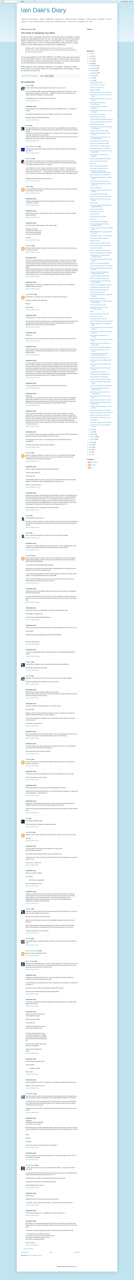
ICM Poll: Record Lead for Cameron (100, 146)
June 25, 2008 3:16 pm (32, 969)
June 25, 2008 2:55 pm (32, 886)
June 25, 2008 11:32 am (32, 527)
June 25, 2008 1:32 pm (32, 726)
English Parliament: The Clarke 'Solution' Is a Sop (99, 308)
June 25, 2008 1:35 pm (32, 738)
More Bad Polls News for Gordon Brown (101, 321)
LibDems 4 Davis (95, 240)
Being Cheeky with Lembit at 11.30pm (100, 400)
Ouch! (91, 311)
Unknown (28, 759)
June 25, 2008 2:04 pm (32, 826)
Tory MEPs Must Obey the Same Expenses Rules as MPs (99, 354)
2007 (90, 442)
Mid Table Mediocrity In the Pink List (100, 175)
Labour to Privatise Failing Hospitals (100, 379)
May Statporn (94, 420)
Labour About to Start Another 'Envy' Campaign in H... (100, 392)
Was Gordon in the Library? (98, 114)
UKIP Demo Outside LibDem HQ (99, 290)
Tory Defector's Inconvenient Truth (99, 287)
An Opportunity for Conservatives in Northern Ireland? (100, 256)
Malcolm (28, 938)
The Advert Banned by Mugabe (99, 194)
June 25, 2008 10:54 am (32, 405)
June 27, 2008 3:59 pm (32, 1245)
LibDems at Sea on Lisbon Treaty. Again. (101, 265)
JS (91, 467)
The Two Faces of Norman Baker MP (100, 347)
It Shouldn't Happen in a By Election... (100, 148)
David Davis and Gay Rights (98, 216)
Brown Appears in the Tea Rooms (99, 141)
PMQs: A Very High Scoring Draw (99, 278)
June (91, 80)
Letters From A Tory (32, 146)
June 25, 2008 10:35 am (32, 276)
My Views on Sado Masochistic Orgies (101, 385)
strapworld (29, 555)
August (92, 75)
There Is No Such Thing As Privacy (100, 181)
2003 (90, 452)
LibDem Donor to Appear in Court (99, 357)
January (92, 439)
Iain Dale (28, 453)
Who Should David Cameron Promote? (101, 92)
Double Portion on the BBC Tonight (100, 243)
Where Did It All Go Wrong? (98, 298)
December (93, 65)
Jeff (27, 818)
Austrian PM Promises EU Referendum (101, 122)
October (92, 70)
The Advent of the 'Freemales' (98, 372)
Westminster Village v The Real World (100, 235)
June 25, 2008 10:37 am (32, 309)
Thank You (93, 219)
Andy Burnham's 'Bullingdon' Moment (100, 285)
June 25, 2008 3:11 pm (32, 945)
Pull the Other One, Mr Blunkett (99, 377)
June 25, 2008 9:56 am (32, 120)
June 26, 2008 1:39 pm (32, 1205)
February (93, 437)
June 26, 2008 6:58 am (32, 1159)
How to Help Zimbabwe (96, 209)
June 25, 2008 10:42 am (32, 377)
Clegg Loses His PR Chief (97, 292)
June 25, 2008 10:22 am (32, 193)
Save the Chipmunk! (96, 187)
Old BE (28, 186)
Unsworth (28, 245)
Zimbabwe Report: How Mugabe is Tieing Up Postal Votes (100, 272)
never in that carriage (32, 951)
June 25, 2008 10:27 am (32, 217)
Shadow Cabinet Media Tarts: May (100, 415)
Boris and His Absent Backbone (99, 166)
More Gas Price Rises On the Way (99, 314)
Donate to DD (94, 203)
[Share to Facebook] (51, 76)
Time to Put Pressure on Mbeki (98, 161)
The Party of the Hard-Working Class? (100, 196)
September (93, 73)
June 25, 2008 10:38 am (32, 341)
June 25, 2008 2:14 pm (32, 840)
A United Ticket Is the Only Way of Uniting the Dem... (99, 388)
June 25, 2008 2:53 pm (32, 865)
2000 (90, 454)
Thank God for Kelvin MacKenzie (99, 238)
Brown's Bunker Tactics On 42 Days (100, 417)
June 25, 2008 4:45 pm (32, 1074)
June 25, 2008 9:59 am (32, 141)
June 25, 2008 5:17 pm (32, 1088)
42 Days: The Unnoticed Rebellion (100, 263)
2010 (90, 58)
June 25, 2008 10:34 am (32, 252)
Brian (27, 125)
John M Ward (29, 1094)
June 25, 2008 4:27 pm (32, 1006)
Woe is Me (93, 163)
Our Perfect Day (94, 214)
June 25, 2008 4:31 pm (32, 1053)
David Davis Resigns (96, 248)
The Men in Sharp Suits (96, 87)
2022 (90, 54)
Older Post (77, 1252)
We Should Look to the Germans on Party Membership (100, 137)
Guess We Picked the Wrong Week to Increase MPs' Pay (100, 206)
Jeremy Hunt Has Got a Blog (98, 305)
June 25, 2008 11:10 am (32, 426)
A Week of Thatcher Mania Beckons (100, 374)
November (93, 68)
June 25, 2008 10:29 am (32, 240)
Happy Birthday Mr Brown (97, 124)
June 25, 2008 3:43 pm (32, 994)
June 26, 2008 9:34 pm (32, 1215)
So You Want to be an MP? (97, 85)
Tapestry (28, 662)
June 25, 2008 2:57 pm (32, 933)
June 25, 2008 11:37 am (32, 550)
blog (28, 44)
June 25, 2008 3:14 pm (32, 955)
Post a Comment (28, 1248)
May (91, 429)
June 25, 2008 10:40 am (32, 355)
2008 (90, 63)
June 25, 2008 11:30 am (32, 510)
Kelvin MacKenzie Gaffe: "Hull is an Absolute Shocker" (100, 224)
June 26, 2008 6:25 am (32, 1112)
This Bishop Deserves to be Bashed (100, 410)
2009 (90, 61)
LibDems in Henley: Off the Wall (99, 130)
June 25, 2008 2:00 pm (32, 813)
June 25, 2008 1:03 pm (32, 670)
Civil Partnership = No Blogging (99, 221)
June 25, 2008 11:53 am (32, 583)
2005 (90, 447)
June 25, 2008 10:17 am (32, 181)
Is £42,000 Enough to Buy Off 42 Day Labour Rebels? (100, 281)
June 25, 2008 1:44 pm (32, 766)
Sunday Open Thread (96, 316)
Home (51, 1252)
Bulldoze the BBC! (95, 90)
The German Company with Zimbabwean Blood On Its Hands (100, 171)
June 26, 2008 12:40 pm (32, 1187)
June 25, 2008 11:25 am (32, 461)
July (91, 78)
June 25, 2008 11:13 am (32, 447)
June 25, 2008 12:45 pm (32, 656)
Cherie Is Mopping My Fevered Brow (100, 158)
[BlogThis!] (47, 76)
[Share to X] (49, 76)
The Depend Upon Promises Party (100, 276)
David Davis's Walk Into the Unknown (100, 245)
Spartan (28, 85)
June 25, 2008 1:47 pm (32, 795)
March (92, 434)
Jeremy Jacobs (30, 1165)
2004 (90, 449)
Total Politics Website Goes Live (99, 168)
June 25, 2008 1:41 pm (32, 753)
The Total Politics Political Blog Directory (101, 119)
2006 (90, 445)
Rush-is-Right (30, 961)
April (91, 432)
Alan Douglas (30, 294)
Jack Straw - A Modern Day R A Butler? (101, 422)
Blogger (74, 1266)
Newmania (29, 158)
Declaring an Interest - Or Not (98, 318)
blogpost (63, 41)
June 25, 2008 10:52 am (32, 388)
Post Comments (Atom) (35, 1255)
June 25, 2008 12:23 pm (32, 602)
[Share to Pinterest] (53, 76)
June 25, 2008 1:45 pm (32, 779)
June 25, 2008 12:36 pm (32, 644)
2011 (90, 56)
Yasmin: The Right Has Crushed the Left (101, 412)
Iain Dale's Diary (43, 10)
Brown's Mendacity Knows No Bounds (101, 253)
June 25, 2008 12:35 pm (32, 619)
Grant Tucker (94, 462)
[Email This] (45, 76)
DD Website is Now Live (97, 211)
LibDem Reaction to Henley (98, 117)
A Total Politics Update (96, 82)
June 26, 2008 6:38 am (32, 1147)
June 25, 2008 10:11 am (32, 153)
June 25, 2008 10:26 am (32, 205)
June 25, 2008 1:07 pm (32, 698)
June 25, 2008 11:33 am (32, 538)
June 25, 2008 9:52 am (32, 101)
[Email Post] (41, 75)
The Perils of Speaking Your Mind (99, 143)
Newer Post (24, 1252)
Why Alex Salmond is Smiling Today (100, 250)
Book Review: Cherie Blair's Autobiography (98, 103)
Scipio (27, 515)
